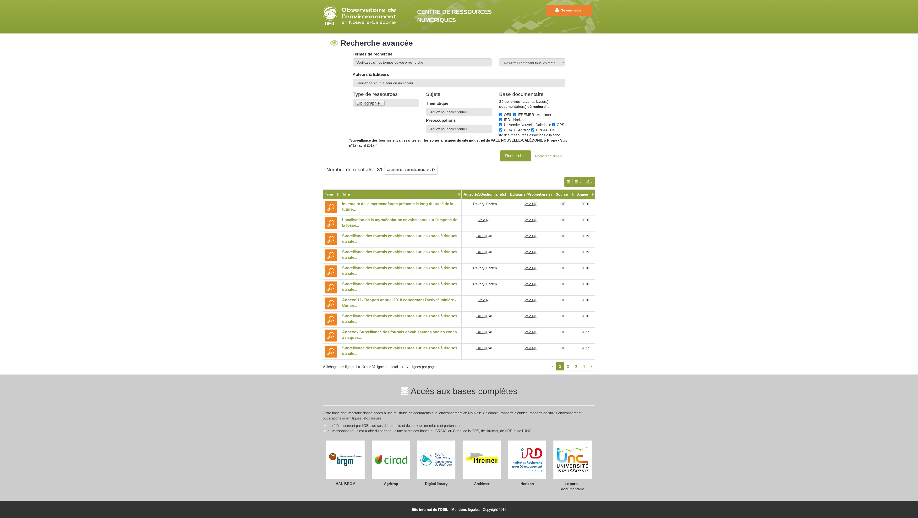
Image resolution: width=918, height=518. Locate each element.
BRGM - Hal (545, 130)
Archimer (482, 484)
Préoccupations (441, 120)
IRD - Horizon (514, 120)
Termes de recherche (372, 54)
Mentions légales (465, 509)
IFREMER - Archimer (534, 115)
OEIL (508, 115)
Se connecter (572, 10)
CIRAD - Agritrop (517, 130)
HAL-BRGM (345, 484)
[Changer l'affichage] (568, 182)
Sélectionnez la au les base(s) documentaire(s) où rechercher (525, 104)
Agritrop (391, 484)
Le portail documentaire (572, 486)
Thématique (437, 103)
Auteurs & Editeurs (371, 74)
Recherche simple (548, 156)
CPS (560, 125)
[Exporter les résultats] (589, 182)
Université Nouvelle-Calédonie (527, 125)
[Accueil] (361, 16)
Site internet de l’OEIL (430, 509)
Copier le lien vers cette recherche (409, 169)
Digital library (436, 484)
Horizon (527, 484)
